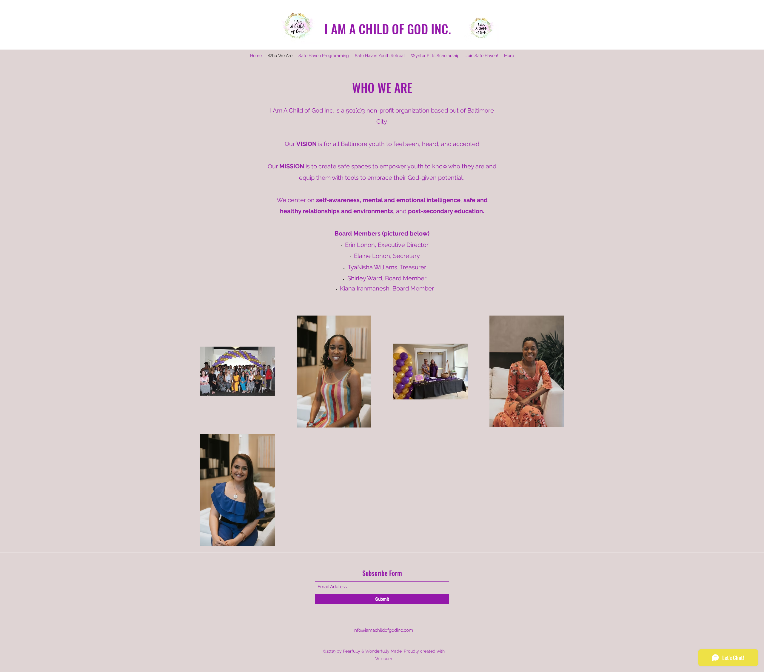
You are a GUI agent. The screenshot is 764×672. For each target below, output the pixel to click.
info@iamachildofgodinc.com (383, 630)
